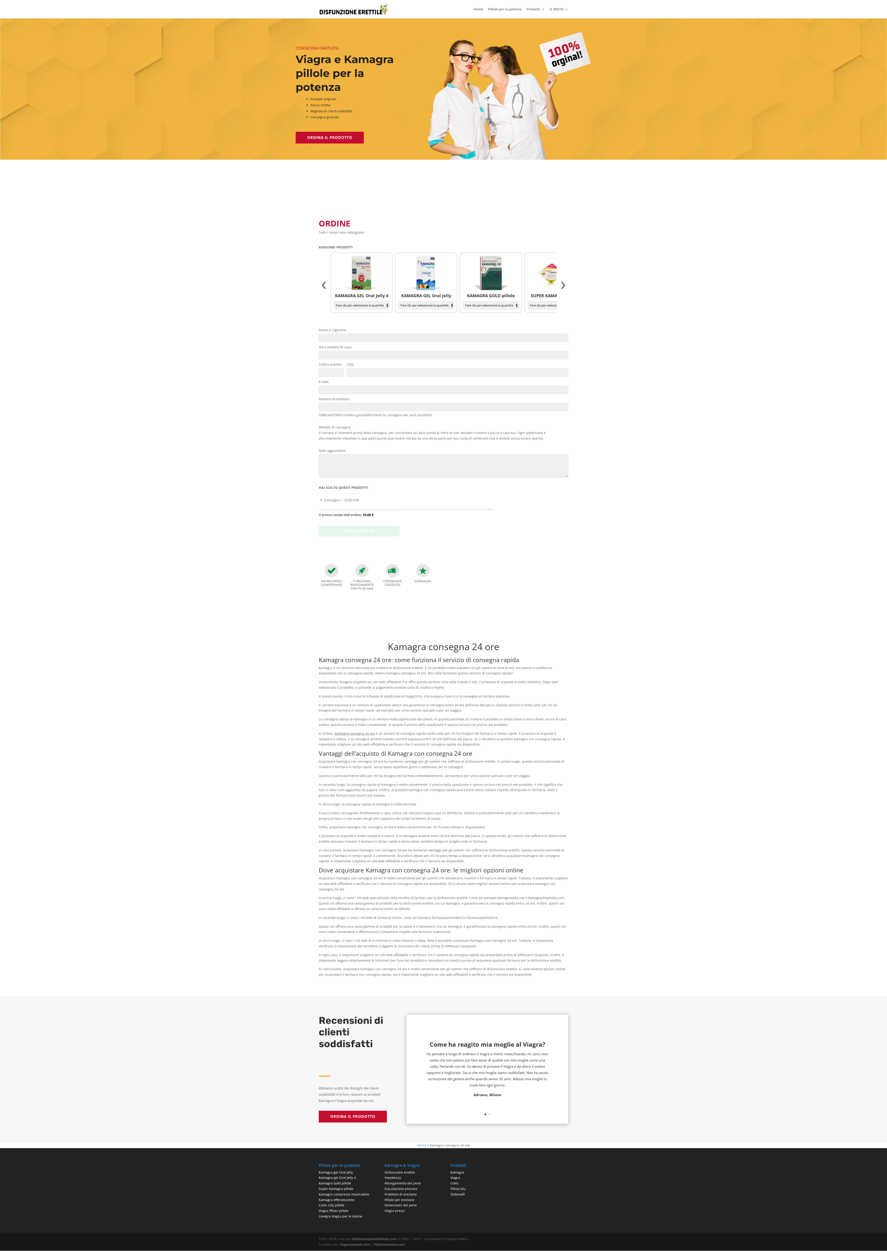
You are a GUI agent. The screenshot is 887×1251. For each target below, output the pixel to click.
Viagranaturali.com (355, 1244)
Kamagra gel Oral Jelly (336, 1172)
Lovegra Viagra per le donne (340, 1216)
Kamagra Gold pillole (335, 1183)
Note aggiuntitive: (332, 450)
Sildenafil (457, 1194)
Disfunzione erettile (400, 1172)
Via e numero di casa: (335, 347)
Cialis (454, 1183)
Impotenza (393, 1177)
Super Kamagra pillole (336, 1189)
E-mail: (324, 381)
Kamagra (457, 1172)
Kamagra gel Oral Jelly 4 (337, 1177)
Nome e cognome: (333, 330)
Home (478, 9)
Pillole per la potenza (505, 9)
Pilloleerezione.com (389, 1244)
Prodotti (533, 9)
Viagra (455, 1177)
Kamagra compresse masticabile (344, 1194)
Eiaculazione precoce (401, 1189)
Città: (350, 364)
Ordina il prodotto (329, 137)
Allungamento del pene (403, 1183)
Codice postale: (330, 364)
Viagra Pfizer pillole (333, 1210)
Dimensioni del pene (401, 1205)
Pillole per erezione (399, 1200)
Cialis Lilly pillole (331, 1205)
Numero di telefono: (334, 399)
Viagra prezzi (395, 1210)
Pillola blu (458, 1189)
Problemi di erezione (401, 1194)
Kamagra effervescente (336, 1200)
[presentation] (324, 285)
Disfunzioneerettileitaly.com (374, 1239)
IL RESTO (557, 9)
